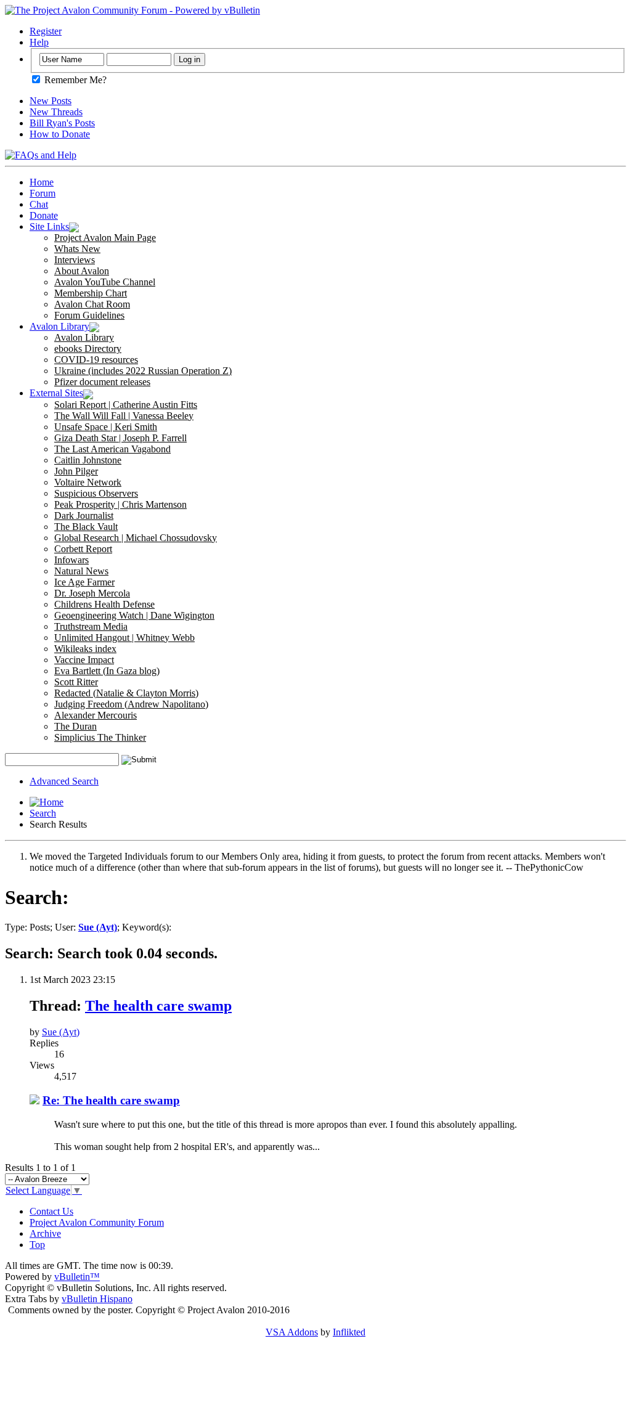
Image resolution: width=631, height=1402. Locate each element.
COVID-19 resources (96, 359)
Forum (42, 193)
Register (46, 31)
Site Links (49, 226)
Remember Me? (74, 80)
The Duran (75, 726)
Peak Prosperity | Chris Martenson (120, 504)
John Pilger (76, 471)
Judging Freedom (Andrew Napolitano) (131, 704)
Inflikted (349, 1332)
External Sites (56, 393)
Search (43, 813)
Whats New (77, 248)
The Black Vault (86, 526)
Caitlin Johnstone (87, 460)
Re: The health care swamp (111, 1100)
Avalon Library (59, 326)
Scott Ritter (76, 682)
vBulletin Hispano (97, 1299)
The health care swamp (158, 1006)
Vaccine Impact (84, 659)
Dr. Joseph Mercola (92, 593)
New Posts (50, 101)
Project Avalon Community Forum (97, 1222)
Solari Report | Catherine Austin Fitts (125, 404)
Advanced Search (64, 781)
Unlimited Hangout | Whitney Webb (124, 637)
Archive (45, 1233)
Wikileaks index (85, 648)
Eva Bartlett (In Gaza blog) (107, 671)
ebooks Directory (87, 348)
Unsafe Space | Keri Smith (105, 427)
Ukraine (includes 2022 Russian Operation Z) (143, 370)
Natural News (81, 571)
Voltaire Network (87, 482)
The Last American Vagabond (112, 449)
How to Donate (60, 134)
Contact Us (51, 1211)
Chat (39, 204)
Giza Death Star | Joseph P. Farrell (120, 438)
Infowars (71, 560)
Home (42, 182)
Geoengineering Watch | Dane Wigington (134, 615)
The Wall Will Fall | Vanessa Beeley (123, 415)
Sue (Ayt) (60, 1032)
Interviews (74, 260)
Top (37, 1244)
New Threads (56, 112)
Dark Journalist (83, 515)
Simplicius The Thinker (100, 737)
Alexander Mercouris (95, 715)
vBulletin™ (77, 1276)
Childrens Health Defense (104, 604)
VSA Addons (292, 1332)
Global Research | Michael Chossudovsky (135, 537)
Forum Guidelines (89, 315)
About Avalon (81, 271)
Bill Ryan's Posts (62, 123)
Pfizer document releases (102, 382)
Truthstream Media (91, 626)
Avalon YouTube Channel (104, 282)
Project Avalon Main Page (105, 237)
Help (39, 42)
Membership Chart (90, 293)
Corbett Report (83, 549)
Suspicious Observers (96, 493)
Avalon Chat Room (92, 304)
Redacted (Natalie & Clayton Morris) (126, 693)
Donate (44, 215)
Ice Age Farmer (84, 582)
